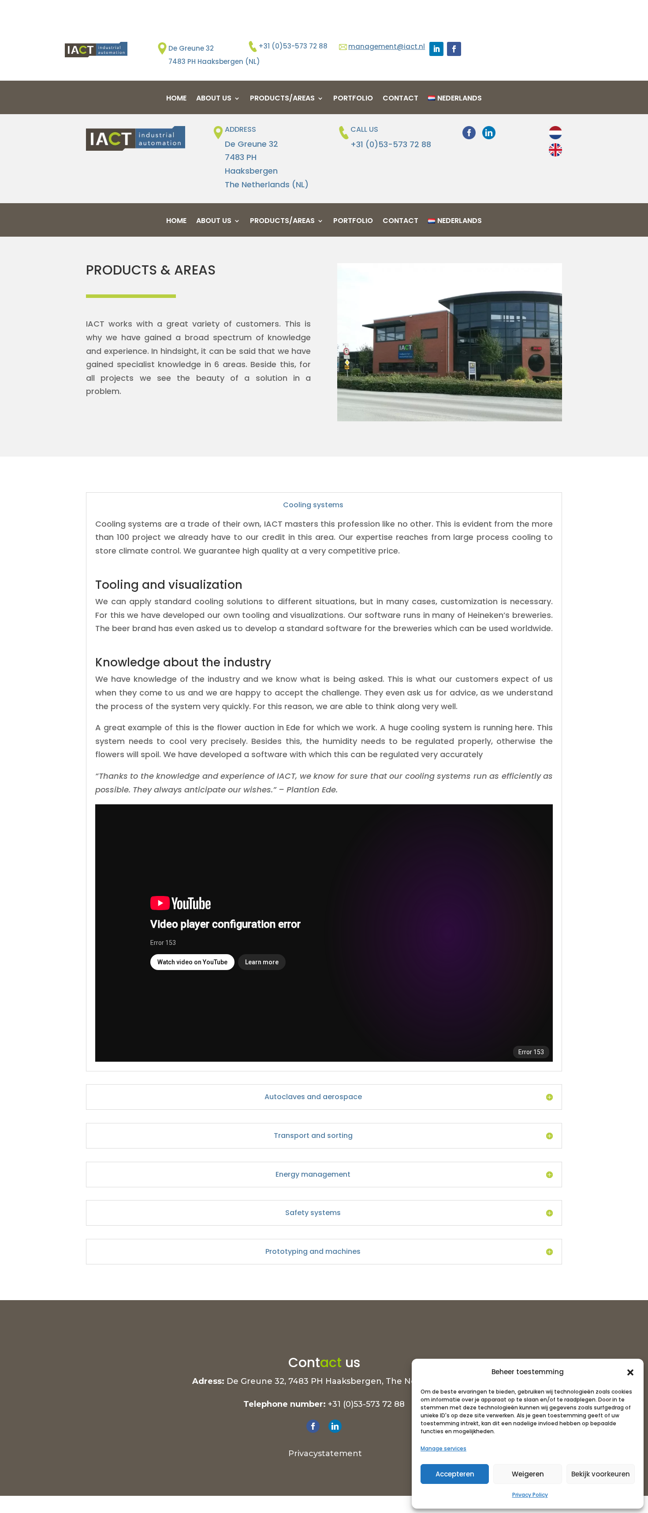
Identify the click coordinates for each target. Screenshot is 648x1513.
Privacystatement (324, 1453)
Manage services (443, 1448)
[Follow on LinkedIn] (436, 49)
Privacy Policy (530, 1494)
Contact (400, 99)
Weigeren (528, 1474)
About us (213, 99)
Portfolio (353, 99)
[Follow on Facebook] (454, 49)
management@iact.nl (386, 46)
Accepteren (455, 1474)
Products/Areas (282, 99)
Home (176, 99)
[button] (630, 1372)
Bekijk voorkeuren (600, 1474)
